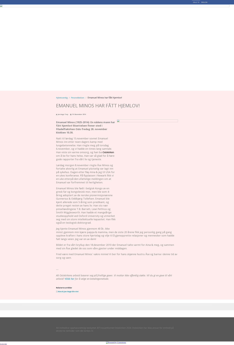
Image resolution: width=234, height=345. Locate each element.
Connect (203, 11)
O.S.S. (96, 11)
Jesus (85, 11)
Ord (177, 11)
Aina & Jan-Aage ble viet (68, 291)
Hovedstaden (162, 11)
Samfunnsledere (115, 11)
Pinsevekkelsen (77, 97)
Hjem (74, 11)
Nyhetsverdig (139, 11)
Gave (188, 11)
